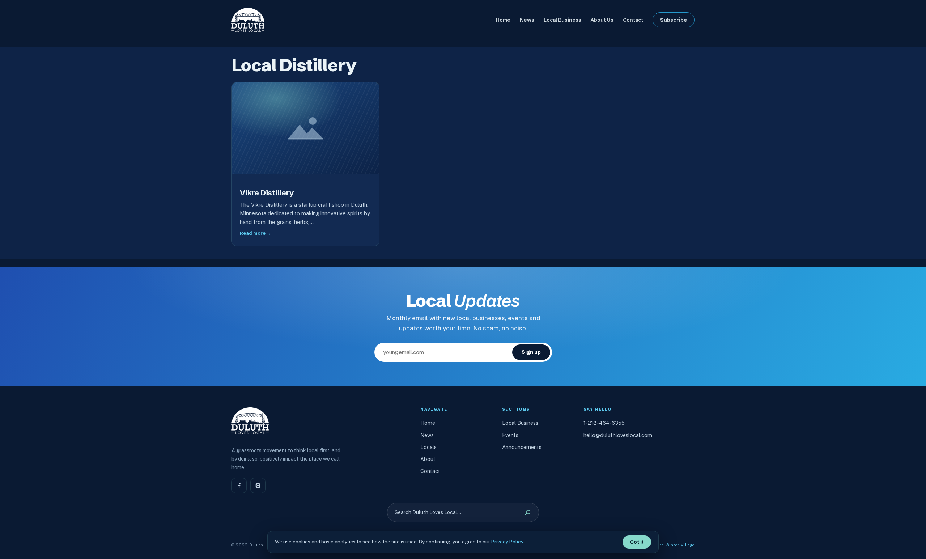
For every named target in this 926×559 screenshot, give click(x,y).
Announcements (521, 447)
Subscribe (673, 20)
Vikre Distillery (267, 193)
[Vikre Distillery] (305, 128)
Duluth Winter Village (672, 544)
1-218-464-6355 (604, 423)
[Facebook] (239, 485)
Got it (637, 542)
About (428, 459)
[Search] (527, 512)
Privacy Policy (507, 542)
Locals (428, 447)
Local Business (520, 423)
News (427, 435)
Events (510, 435)
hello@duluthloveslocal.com (617, 435)
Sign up (531, 352)
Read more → (255, 233)
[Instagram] (258, 485)
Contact (430, 471)
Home (427, 423)
